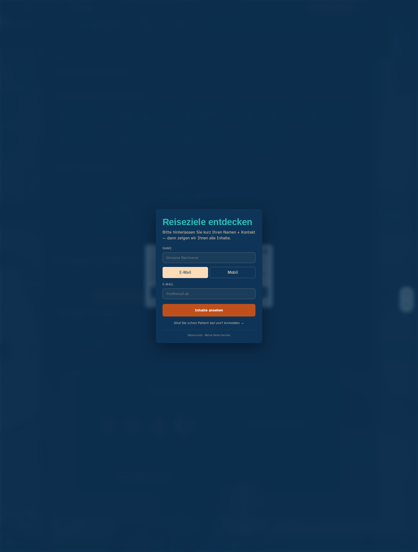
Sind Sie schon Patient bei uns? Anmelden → (209, 323)
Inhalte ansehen (209, 310)
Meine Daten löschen (217, 335)
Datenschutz (195, 335)
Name (167, 248)
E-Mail (185, 272)
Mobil (233, 272)
